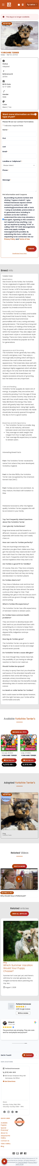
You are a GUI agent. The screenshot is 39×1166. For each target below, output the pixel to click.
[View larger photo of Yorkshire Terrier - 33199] (34, 736)
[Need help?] (4, 1161)
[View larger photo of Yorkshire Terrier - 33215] (15, 736)
